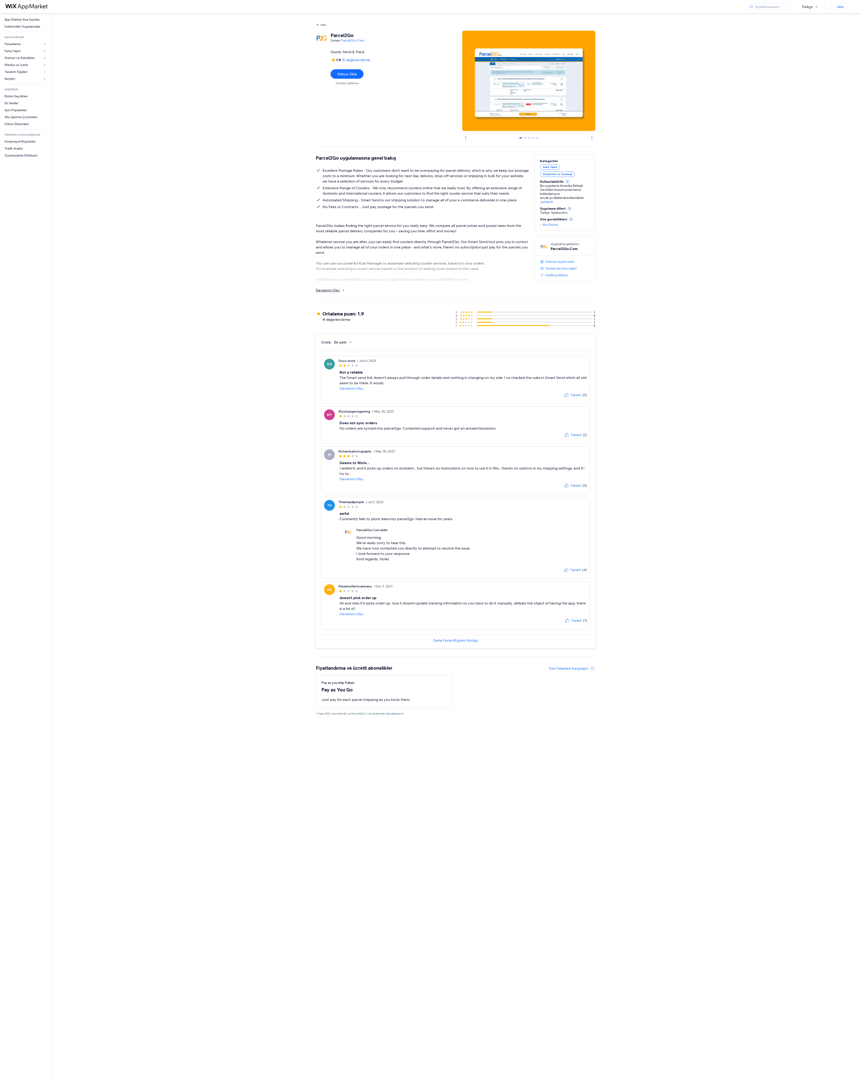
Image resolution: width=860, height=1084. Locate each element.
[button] (567, 182)
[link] (25, 19)
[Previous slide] (465, 137)
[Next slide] (592, 137)
